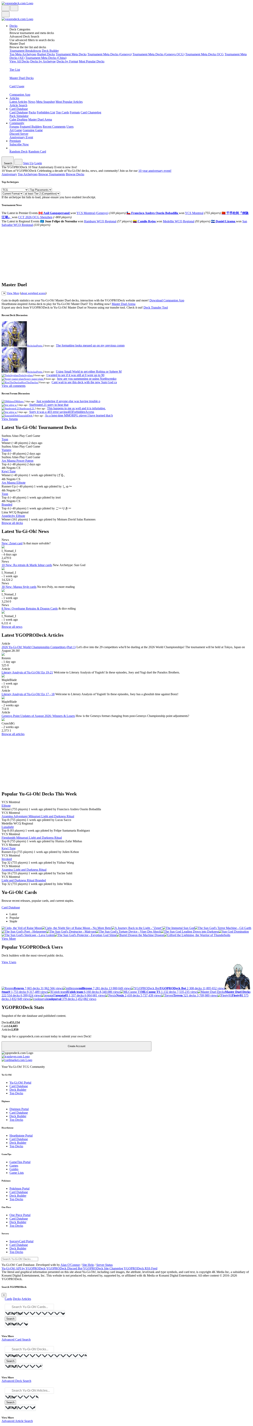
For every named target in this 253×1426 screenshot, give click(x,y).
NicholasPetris (35, 345)
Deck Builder (50, 50)
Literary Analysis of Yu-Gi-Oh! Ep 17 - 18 (28, 694)
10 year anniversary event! (154, 170)
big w (14, 404)
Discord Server (18, 133)
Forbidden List (46, 112)
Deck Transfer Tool (155, 307)
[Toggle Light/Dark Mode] (5, 8)
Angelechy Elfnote (13, 516)
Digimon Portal (19, 1109)
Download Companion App (166, 300)
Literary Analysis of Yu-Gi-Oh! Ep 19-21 (27, 672)
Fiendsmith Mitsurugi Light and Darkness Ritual (32, 837)
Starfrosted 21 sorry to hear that (48, 404)
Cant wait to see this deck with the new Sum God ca (84, 382)
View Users (9, 962)
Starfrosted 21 (27, 408)
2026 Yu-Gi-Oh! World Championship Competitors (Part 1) (39, 647)
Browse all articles (13, 734)
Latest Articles (18, 101)
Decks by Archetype (43, 61)
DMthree (19, 401)
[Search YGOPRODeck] (14, 8)
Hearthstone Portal (21, 1135)
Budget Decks (46, 54)
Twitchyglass (26, 375)
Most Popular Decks (91, 61)
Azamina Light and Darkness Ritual (24, 869)
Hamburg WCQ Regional (100, 221)
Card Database (18, 112)
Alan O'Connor (70, 1264)
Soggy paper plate (34, 378)
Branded (7, 504)
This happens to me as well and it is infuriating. (76, 408)
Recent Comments (54, 126)
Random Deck (18, 151)
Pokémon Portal (19, 1188)
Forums (14, 126)
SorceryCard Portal (21, 1241)
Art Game (15, 130)
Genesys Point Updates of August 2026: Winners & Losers (38, 716)
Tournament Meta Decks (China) (45, 57)
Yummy (6, 450)
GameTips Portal (19, 1162)
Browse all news (12, 626)
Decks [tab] (17, 1298)
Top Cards (62, 112)
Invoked (7, 859)
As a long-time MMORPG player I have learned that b (79, 415)
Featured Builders (31, 126)
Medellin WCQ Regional (178, 221)
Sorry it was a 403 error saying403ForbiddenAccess (61, 412)
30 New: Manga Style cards (19, 586)
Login (38, 163)
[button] (130, 31)
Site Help (88, 1264)
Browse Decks (75, 174)
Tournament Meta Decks (71, 54)
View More (13, 293)
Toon (5, 439)
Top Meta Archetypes (22, 54)
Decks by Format (67, 61)
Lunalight (8, 827)
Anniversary (9, 174)
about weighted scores (33, 293)
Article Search (18, 105)
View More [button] (9, 938)
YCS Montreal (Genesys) (92, 213)
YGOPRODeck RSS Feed (140, 1268)
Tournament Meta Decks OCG (204, 54)
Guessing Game (33, 130)
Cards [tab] (8, 1298)
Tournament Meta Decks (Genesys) (109, 54)
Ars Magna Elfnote (13, 482)
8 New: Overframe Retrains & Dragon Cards (30, 608)
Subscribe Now (19, 144)
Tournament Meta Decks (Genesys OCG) (158, 54)
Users (70, 126)
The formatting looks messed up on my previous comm (90, 345)
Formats (75, 112)
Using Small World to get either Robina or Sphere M (89, 371)
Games (13, 1165)
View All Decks (19, 61)
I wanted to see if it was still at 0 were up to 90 (75, 375)
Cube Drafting (18, 119)
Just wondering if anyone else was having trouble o (68, 401)
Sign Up (28, 163)
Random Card (37, 151)
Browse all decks (12, 523)
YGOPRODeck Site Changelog (103, 1268)
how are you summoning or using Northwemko (86, 378)
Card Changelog (91, 112)
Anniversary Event (21, 137)
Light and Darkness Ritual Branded (24, 880)
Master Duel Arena (40, 119)
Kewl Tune (9, 471)
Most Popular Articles (69, 101)
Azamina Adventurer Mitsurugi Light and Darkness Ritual (38, 816)
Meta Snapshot (45, 101)
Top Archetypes (28, 174)
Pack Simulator (18, 116)
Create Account (76, 1046)
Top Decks (16, 1093)
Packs (32, 112)
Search (10, 1318)
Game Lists (16, 1172)
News (31, 101)
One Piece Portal (19, 1215)
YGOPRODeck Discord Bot (64, 1268)
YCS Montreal (194, 213)
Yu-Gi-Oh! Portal (20, 1082)
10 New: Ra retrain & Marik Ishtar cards (27, 565)
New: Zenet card (12, 543)
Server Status (104, 1264)
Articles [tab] (26, 1298)
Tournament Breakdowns (25, 50)
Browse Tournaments (51, 174)
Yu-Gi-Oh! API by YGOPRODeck (24, 1268)
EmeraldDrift (26, 415)
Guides (13, 1169)
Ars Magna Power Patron (17, 460)
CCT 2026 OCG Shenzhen (35, 217)
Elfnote (6, 805)
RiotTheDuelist (30, 382)
